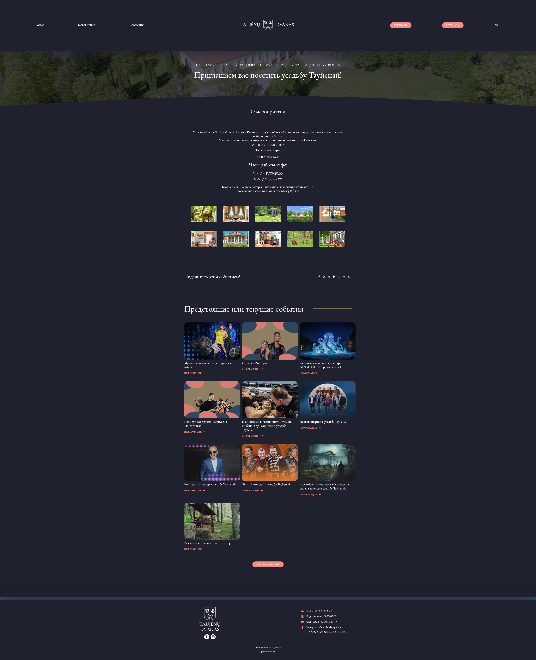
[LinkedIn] (334, 277)
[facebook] (206, 636)
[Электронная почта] (349, 277)
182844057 (330, 616)
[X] (324, 277)
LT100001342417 (327, 621)
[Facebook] (319, 277)
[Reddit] (329, 277)
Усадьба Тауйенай (272, 647)
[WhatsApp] (339, 277)
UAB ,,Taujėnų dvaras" (319, 610)
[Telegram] (344, 277)
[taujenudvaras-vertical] (209, 608)
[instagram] (213, 636)
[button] (190, 214)
